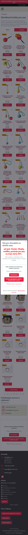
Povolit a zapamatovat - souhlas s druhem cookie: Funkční (14, 279)
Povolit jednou (14, 275)
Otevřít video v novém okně (14, 284)
